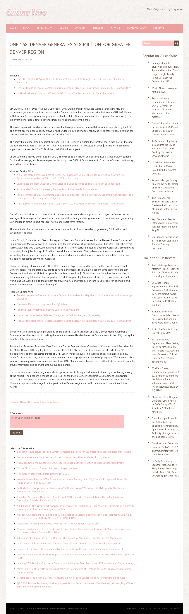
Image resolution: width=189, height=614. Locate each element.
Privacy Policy (145, 608)
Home (13, 28)
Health (64, 28)
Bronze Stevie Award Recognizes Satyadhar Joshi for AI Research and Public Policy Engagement (70, 549)
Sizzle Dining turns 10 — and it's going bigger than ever (47, 468)
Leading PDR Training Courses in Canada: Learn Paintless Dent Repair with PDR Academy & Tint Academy (75, 563)
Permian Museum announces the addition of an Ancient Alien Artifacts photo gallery (63, 457)
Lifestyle (158, 28)
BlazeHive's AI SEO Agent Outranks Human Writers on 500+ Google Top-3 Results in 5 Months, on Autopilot (165, 404)
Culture (115, 28)
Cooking (80, 28)
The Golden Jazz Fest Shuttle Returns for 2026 (43, 473)
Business (98, 28)
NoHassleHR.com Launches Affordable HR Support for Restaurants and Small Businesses (66, 93)
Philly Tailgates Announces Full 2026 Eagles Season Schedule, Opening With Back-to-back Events (70, 462)
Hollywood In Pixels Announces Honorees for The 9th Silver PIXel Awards (58, 523)
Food (26, 28)
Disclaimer (34, 402)
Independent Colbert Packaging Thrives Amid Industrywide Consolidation (57, 189)
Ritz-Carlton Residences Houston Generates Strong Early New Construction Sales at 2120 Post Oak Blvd (74, 88)
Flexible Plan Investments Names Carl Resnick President (48, 309)
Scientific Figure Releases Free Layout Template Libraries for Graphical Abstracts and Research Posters (74, 451)
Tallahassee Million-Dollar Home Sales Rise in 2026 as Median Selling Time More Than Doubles (71, 203)
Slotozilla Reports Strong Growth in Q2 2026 (42, 304)
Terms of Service (160, 608)
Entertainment (136, 28)
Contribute (131, 608)
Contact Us (175, 608)
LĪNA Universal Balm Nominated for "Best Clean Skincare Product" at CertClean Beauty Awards (68, 543)
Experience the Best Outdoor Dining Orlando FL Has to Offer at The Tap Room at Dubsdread (68, 183)
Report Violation (50, 402)
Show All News (18, 402)
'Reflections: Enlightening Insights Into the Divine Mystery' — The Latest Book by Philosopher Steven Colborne (165, 149)
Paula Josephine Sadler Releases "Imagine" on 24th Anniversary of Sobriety (58, 315)
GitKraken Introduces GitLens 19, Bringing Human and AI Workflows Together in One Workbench (69, 538)
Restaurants (44, 28)
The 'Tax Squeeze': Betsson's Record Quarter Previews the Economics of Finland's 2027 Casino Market (165, 205)
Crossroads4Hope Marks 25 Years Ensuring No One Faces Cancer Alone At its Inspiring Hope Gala (71, 577)
